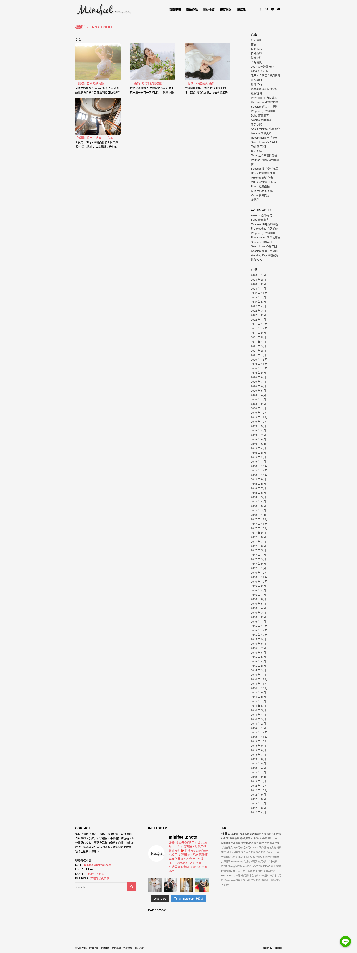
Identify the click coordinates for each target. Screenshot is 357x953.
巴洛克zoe (271, 852)
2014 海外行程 (259, 71)
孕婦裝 (237, 852)
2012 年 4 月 (258, 812)
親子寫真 (247, 870)
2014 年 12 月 (259, 679)
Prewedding (237, 861)
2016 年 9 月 (258, 586)
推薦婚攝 (266, 833)
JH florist (240, 856)
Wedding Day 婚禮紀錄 (264, 255)
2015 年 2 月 (258, 670)
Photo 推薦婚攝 (260, 186)
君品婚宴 (235, 880)
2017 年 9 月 (258, 533)
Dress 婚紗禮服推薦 (263, 173)
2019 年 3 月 (258, 453)
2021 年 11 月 (259, 328)
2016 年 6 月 (258, 599)
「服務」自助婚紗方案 (89, 83)
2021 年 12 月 (259, 324)
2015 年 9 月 (258, 639)
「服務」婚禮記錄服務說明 (147, 83)
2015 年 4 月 (258, 661)
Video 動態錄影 (260, 195)
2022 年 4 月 (258, 306)
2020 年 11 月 (259, 364)
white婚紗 (264, 875)
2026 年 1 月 (258, 275)
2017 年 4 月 (258, 555)
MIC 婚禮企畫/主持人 (263, 182)
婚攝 (224, 834)
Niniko (230, 852)
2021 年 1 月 (258, 355)
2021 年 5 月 (258, 337)
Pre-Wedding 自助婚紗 (264, 228)
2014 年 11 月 (259, 683)
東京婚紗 (247, 866)
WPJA (224, 866)
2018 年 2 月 (258, 510)
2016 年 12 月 (259, 572)
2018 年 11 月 (259, 470)
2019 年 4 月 (258, 448)
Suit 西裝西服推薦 (262, 191)
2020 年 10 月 (259, 368)
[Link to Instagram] (266, 9)
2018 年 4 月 (258, 501)
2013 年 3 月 (258, 772)
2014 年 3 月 (258, 719)
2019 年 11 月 (259, 417)
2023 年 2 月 (258, 284)
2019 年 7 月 (258, 435)
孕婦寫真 (256, 62)
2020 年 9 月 (258, 373)
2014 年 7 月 (258, 701)
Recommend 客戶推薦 (264, 137)
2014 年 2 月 (258, 723)
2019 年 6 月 (258, 439)
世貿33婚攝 (274, 880)
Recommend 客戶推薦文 (265, 237)
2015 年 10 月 (259, 635)
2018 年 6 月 (258, 493)
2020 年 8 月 (258, 377)
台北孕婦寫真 (250, 861)
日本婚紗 (238, 847)
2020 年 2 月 (258, 404)
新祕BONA (247, 842)
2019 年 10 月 (259, 421)
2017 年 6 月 (258, 546)
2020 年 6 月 (258, 386)
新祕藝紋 (234, 838)
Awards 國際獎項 (261, 133)
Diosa (227, 880)
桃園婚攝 (260, 856)
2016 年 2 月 (258, 617)
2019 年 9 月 (258, 426)
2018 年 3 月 (258, 506)
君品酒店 (253, 875)
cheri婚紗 (255, 833)
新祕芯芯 (245, 880)
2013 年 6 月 (258, 759)
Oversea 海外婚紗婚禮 (264, 102)
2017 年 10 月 (259, 528)
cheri (255, 847)
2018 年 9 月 (258, 479)
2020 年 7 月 (258, 381)
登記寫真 (256, 40)
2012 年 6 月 (258, 808)
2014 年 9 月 (258, 692)
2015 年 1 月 (258, 675)
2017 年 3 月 (258, 559)
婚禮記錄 (256, 58)
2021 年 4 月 (258, 342)
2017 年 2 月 (258, 564)
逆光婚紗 (255, 880)
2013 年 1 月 (258, 781)
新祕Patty (258, 870)
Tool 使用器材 (259, 146)
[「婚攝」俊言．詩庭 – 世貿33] (98, 116)
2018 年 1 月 (258, 515)
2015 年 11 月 (259, 630)
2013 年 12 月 (259, 732)
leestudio (277, 947)
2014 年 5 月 (258, 710)
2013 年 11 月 (259, 737)
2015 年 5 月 (258, 657)
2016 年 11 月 (259, 577)
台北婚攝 (244, 833)
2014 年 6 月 (258, 706)
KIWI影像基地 (272, 856)
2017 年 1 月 (258, 568)
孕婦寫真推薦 (272, 842)
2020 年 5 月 (258, 390)
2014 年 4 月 (258, 714)
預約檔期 (256, 80)
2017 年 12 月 (259, 519)
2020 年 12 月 (259, 359)
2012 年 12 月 (259, 785)
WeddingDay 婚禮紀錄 (264, 89)
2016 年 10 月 (259, 581)
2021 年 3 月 (258, 346)
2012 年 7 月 (258, 803)
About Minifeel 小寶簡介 (265, 129)
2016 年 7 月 (258, 595)
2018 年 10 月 (259, 475)
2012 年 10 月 (259, 790)
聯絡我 (255, 200)
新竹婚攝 (250, 856)
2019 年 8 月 (258, 430)
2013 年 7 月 (258, 754)
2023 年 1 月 (258, 288)
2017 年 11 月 (259, 524)
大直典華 (225, 884)
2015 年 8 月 (258, 643)
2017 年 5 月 (258, 550)
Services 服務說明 (262, 242)
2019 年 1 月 (258, 461)
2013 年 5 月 (258, 763)
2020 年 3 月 (258, 399)
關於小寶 (256, 124)
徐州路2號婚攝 (241, 875)
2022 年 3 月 (258, 310)
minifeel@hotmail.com (97, 865)
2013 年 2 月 (258, 777)
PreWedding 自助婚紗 (264, 98)
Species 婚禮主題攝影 (264, 106)
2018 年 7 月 (258, 488)
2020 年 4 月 (258, 395)
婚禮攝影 (267, 838)
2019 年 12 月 (259, 413)
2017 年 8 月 (258, 537)
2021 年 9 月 (258, 333)
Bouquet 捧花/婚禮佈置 (265, 169)
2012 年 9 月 (258, 794)
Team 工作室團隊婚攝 (264, 155)
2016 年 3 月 (258, 612)
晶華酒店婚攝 (235, 866)
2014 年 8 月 (258, 697)
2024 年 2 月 (258, 279)
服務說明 (256, 93)
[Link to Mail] (279, 9)
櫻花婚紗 (260, 852)
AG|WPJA (257, 866)
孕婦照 (262, 847)
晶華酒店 (225, 861)
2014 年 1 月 (258, 728)
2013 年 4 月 (258, 768)
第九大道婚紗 (248, 852)
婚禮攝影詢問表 (99, 878)
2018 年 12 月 (259, 466)
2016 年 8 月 (258, 590)
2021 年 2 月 (258, 350)
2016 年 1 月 (258, 621)
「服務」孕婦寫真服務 (199, 83)
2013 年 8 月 (258, 750)
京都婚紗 (247, 847)
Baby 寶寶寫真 (260, 115)
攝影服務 (256, 49)
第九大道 (271, 847)
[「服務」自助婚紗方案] (98, 61)
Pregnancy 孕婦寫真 (263, 111)
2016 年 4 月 (258, 608)
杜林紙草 (237, 870)
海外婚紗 (259, 842)
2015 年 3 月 (258, 666)
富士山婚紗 (269, 870)
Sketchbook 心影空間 (264, 142)
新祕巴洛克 (227, 847)
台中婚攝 (272, 861)
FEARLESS (227, 875)
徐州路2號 (276, 866)
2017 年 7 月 (258, 541)
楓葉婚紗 (262, 861)
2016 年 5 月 (258, 604)
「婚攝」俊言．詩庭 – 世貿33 (94, 138)
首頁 (253, 44)
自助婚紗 (256, 53)
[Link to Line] (272, 9)
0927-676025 (96, 874)
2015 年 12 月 (259, 626)
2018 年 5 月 (258, 497)
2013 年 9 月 (258, 745)
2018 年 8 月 (258, 484)
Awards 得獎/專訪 (261, 120)
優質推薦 (256, 151)
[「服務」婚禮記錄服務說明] (152, 61)
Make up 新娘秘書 (262, 177)
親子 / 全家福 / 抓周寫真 (265, 75)
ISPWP (266, 866)
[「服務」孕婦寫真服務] (207, 61)
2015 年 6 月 (258, 652)
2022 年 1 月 (258, 319)
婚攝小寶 (233, 834)
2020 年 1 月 (258, 408)
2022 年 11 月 (259, 293)
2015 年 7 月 (258, 648)
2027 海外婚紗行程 (262, 67)
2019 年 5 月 (258, 444)
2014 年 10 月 (259, 688)
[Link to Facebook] (260, 9)
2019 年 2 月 (258, 457)
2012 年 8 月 (258, 799)
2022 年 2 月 (258, 315)
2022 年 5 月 (258, 302)
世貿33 (264, 880)
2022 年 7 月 (258, 297)
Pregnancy (226, 870)
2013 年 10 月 (259, 741)
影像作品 (256, 84)
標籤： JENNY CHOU (93, 27)
